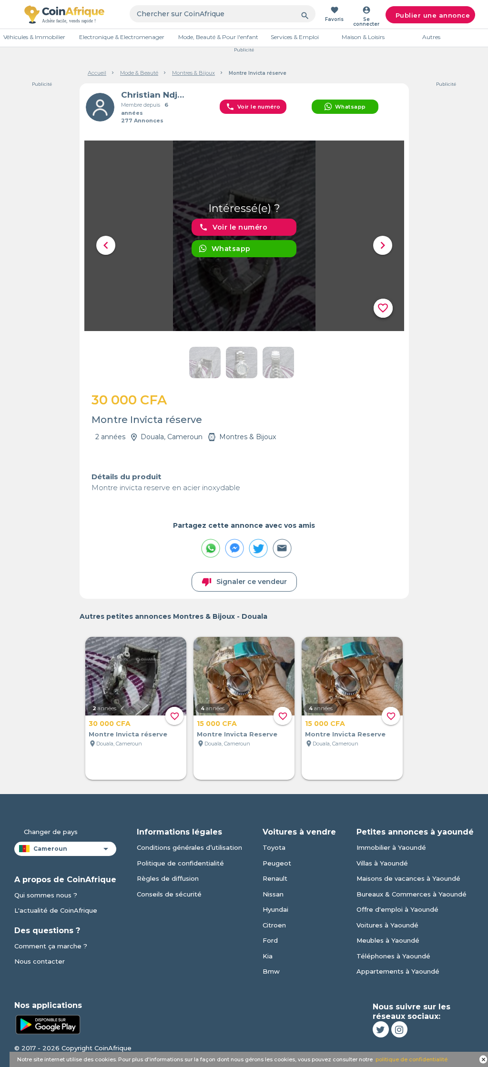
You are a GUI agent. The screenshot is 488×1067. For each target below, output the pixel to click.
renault (275, 878)
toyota (274, 847)
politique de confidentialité (411, 1059)
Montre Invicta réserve (128, 734)
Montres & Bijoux (193, 73)
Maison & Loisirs (363, 36)
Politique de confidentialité (180, 863)
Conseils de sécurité (169, 894)
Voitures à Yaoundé (387, 925)
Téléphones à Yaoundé (393, 956)
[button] (105, 245)
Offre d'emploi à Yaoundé (397, 909)
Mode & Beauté (139, 73)
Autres (431, 36)
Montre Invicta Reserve (237, 734)
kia (268, 956)
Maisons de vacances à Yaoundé (408, 878)
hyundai (275, 909)
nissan (273, 894)
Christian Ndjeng (155, 95)
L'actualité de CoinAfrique (55, 910)
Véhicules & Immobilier (34, 36)
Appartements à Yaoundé (397, 971)
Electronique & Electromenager (121, 36)
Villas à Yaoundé (382, 863)
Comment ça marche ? (50, 946)
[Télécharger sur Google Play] (47, 1023)
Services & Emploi (295, 36)
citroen (274, 925)
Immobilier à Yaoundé (391, 847)
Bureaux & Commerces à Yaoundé (411, 894)
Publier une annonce (433, 15)
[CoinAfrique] (64, 14)
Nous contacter (39, 961)
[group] (244, 236)
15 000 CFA (217, 723)
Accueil (97, 73)
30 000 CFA (110, 723)
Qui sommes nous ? (45, 895)
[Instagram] (399, 1029)
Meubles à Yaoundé (387, 940)
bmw (271, 971)
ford (270, 940)
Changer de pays (51, 831)
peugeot (277, 863)
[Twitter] (381, 1029)
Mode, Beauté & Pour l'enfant (218, 36)
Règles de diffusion (168, 878)
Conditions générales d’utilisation (189, 847)
